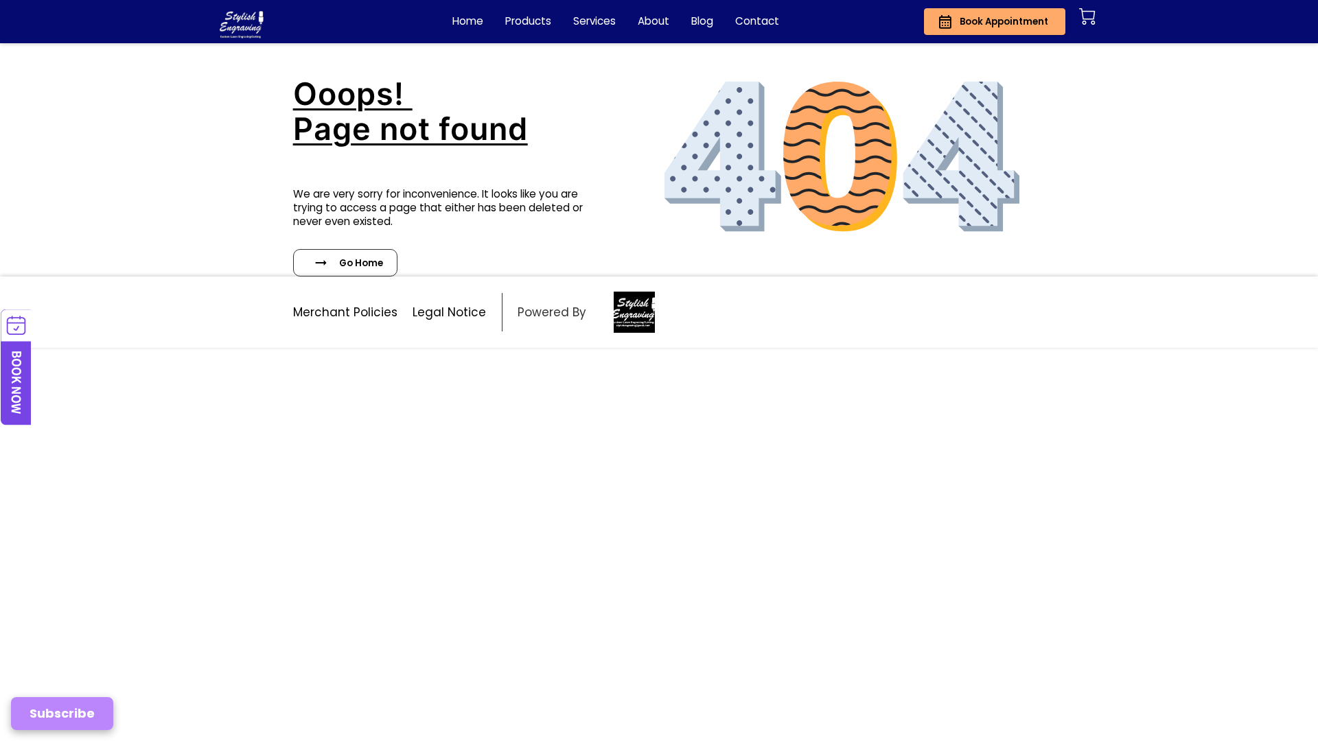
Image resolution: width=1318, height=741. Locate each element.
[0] (1087, 16)
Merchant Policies (345, 312)
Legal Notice (449, 312)
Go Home (361, 263)
